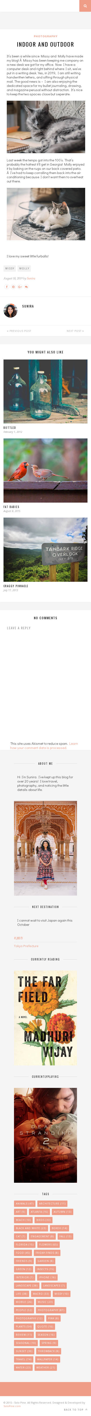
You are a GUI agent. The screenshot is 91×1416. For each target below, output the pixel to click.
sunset (24, 1351)
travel (24, 1359)
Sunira (31, 278)
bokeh (59, 1228)
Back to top (74, 1409)
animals (25, 1203)
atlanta (39, 1211)
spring (49, 1343)
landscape (27, 1285)
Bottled (10, 428)
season (46, 1334)
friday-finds (47, 1252)
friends (24, 1261)
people (24, 1310)
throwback (48, 1351)
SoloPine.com (12, 1406)
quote (45, 1326)
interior (24, 1277)
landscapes (54, 1285)
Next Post (74, 331)
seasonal (26, 1343)
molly (24, 268)
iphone (47, 1277)
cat (20, 1236)
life (21, 1293)
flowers (48, 1244)
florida (25, 1244)
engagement (42, 1236)
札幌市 (18, 938)
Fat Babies (11, 507)
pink (53, 1318)
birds (43, 1220)
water (23, 1367)
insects (45, 1269)
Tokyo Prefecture (26, 946)
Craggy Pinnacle (16, 586)
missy (9, 268)
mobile (24, 1302)
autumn (62, 1211)
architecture (52, 1203)
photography (29, 1318)
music (45, 1302)
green (23, 1269)
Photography (45, 36)
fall (65, 1236)
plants (24, 1326)
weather (45, 1367)
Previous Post (20, 331)
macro (41, 1293)
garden (45, 1261)
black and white (31, 1228)
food (23, 1252)
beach (23, 1220)
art (20, 1211)
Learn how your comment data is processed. (44, 745)
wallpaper (47, 1359)
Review (24, 1334)
